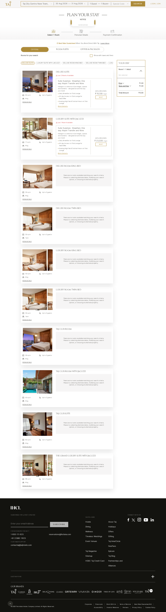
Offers (34, 49)
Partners (126, 607)
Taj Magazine (91, 551)
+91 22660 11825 (18, 538)
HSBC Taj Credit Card (94, 561)
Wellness (89, 532)
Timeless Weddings (93, 536)
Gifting (111, 536)
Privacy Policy (137, 607)
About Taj (112, 522)
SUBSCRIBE (59, 524)
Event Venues (91, 541)
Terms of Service (125, 604)
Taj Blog (111, 556)
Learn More (104, 43)
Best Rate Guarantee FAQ (143, 604)
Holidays (112, 527)
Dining (87, 527)
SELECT (101, 97)
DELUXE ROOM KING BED (73, 63)
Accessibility (98, 607)
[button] (83, 22)
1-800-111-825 (17, 534)
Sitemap (88, 556)
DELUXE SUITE (28, 63)
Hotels (88, 522)
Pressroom (99, 604)
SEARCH (138, 4)
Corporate (88, 604)
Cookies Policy (150, 607)
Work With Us (111, 604)
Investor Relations (113, 607)
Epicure (111, 551)
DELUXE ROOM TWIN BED (96, 63)
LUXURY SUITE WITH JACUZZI (48, 63)
